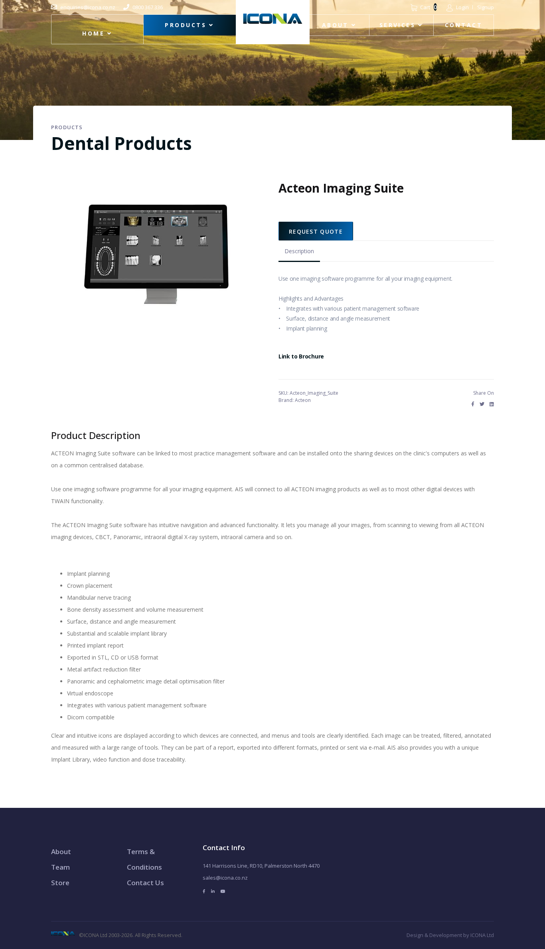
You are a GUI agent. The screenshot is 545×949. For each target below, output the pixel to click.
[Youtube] (223, 891)
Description (299, 251)
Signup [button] (485, 7)
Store (60, 882)
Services (397, 25)
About (335, 25)
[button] (457, 7)
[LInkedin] (213, 891)
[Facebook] (472, 404)
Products (185, 25)
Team (60, 867)
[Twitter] (482, 404)
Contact (463, 25)
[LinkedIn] (492, 404)
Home (93, 33)
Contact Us (145, 882)
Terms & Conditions (144, 859)
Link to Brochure (301, 356)
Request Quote (316, 231)
